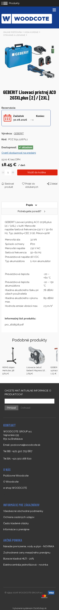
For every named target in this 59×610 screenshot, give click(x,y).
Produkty (14, 3)
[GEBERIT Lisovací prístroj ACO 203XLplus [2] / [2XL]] (29, 60)
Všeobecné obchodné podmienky (23, 511)
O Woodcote (11, 481)
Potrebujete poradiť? (29, 211)
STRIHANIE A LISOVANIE (14, 35)
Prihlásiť (11, 407)
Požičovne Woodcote (16, 475)
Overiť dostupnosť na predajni (18, 152)
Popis (29, 204)
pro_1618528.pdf (14, 324)
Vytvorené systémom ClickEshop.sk (29, 608)
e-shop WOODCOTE (15, 487)
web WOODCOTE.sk (15, 493)
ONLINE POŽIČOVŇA (12, 32)
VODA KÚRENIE (31, 32)
